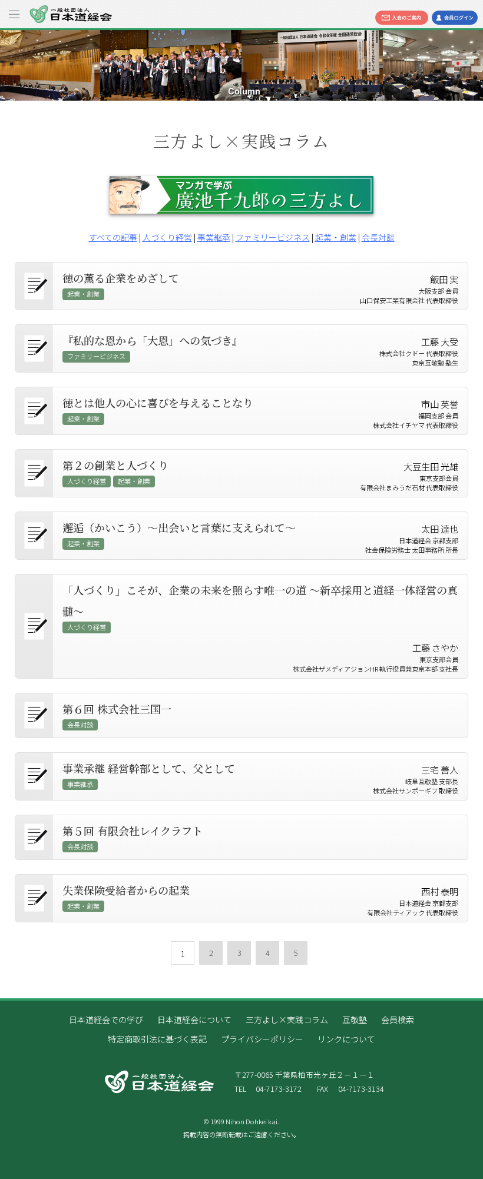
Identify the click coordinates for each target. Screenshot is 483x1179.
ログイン (454, 17)
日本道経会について (194, 1019)
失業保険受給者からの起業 (126, 890)
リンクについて (346, 1039)
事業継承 (213, 237)
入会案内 (401, 17)
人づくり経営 (167, 237)
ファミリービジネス (273, 237)
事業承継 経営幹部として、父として (148, 768)
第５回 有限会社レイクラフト (132, 830)
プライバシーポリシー (262, 1039)
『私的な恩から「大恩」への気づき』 (152, 340)
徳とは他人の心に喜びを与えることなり (157, 402)
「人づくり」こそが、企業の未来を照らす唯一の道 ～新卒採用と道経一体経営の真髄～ (260, 600)
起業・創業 (335, 237)
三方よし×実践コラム (287, 1019)
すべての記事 (113, 237)
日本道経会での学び (106, 1019)
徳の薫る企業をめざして (120, 277)
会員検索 (397, 1019)
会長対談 (378, 237)
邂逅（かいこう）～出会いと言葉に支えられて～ (179, 527)
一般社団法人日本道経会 (70, 14)
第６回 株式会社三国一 (116, 708)
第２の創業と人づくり (115, 465)
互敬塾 (354, 1019)
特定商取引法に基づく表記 (157, 1039)
